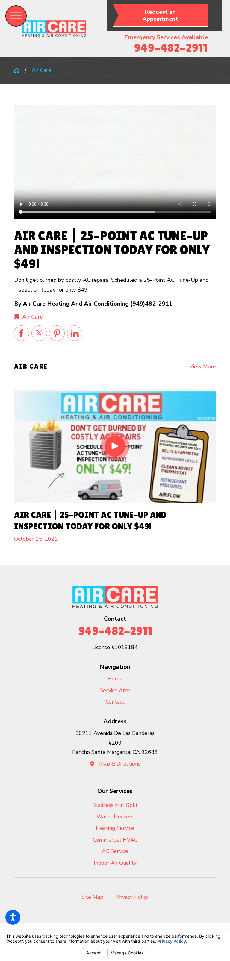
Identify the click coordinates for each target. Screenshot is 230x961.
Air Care (41, 70)
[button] (12, 917)
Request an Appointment (160, 15)
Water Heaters (115, 816)
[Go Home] (19, 70)
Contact (115, 701)
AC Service (115, 851)
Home (115, 678)
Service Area (115, 690)
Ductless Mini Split (115, 805)
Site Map (92, 897)
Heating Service (115, 828)
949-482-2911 (171, 47)
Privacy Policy (132, 897)
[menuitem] (115, 679)
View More (203, 366)
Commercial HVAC (115, 839)
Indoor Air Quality (115, 862)
